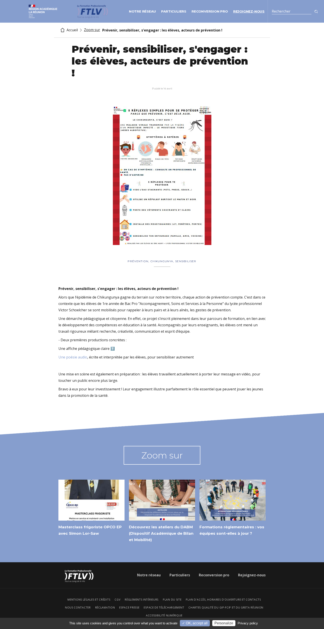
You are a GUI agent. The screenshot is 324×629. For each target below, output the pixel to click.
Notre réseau (142, 11)
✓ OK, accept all (195, 623)
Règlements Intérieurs (141, 599)
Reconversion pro (210, 11)
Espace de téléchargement (164, 607)
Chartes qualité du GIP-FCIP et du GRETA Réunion (225, 607)
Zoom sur (92, 30)
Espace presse (129, 607)
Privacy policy (248, 623)
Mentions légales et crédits (88, 599)
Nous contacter (78, 607)
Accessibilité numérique (164, 615)
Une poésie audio (72, 357)
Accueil (72, 30)
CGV (117, 599)
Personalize (223, 623)
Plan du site (172, 599)
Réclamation (105, 607)
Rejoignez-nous (248, 11)
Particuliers (173, 11)
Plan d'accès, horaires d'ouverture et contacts (223, 599)
